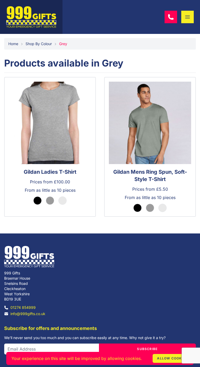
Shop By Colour (39, 43)
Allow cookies (172, 358)
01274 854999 (23, 307)
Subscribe (147, 349)
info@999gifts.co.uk (27, 313)
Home (13, 43)
